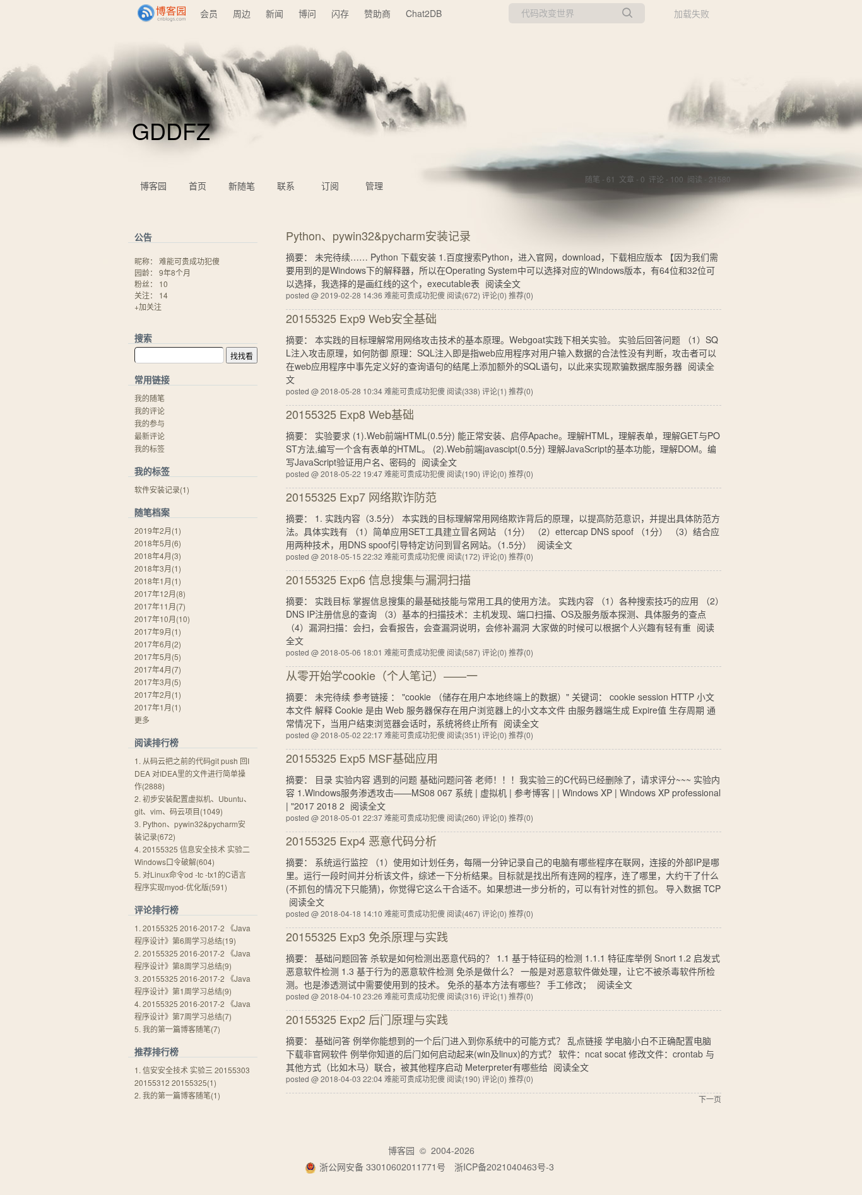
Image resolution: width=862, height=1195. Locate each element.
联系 (286, 185)
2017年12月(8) (160, 593)
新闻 (274, 13)
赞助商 (377, 13)
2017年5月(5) (157, 656)
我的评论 (149, 410)
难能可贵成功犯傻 (189, 261)
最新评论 (149, 435)
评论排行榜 (156, 909)
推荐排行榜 (156, 1051)
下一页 (710, 1098)
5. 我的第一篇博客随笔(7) (177, 1028)
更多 (142, 719)
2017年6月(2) (157, 644)
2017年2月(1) (157, 694)
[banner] (156, 13)
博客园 (153, 185)
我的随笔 (149, 397)
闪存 (340, 13)
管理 (374, 185)
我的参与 (149, 423)
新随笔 (241, 185)
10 (163, 283)
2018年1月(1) (157, 580)
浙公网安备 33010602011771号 (382, 1166)
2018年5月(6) (157, 543)
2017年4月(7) (157, 669)
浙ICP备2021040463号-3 (504, 1166)
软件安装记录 (161, 489)
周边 (242, 13)
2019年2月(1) (157, 530)
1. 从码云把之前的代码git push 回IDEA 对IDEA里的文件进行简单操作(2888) (191, 773)
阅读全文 (503, 283)
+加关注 (148, 306)
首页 (197, 185)
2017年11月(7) (160, 606)
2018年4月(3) (157, 555)
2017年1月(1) (157, 707)
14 (163, 295)
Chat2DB (424, 13)
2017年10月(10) (162, 618)
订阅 (330, 185)
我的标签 (149, 448)
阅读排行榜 (156, 742)
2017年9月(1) (157, 631)
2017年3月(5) (157, 681)
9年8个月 (175, 272)
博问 (307, 13)
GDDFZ (171, 130)
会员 (209, 13)
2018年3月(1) (157, 568)
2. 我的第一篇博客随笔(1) (177, 1095)
